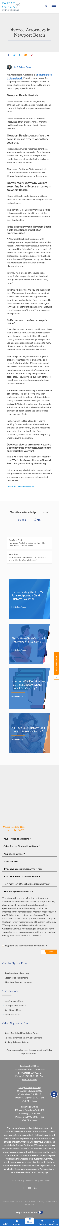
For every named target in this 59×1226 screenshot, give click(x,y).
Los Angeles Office (29, 1066)
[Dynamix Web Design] (30, 1195)
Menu (29, 1222)
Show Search (46, 6)
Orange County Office (30, 1087)
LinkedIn (20, 55)
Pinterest (31, 55)
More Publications (56, 664)
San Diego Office (29, 1106)
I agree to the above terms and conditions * (26, 945)
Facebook (8, 55)
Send (51, 951)
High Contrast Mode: (26, 1212)
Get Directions (29, 1079)
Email (26, 55)
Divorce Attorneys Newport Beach (20, 486)
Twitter (14, 55)
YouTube (29, 1188)
